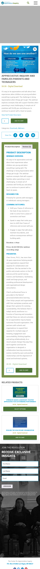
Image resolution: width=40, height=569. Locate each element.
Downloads (13, 128)
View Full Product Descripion (11, 115)
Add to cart (19, 121)
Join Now (7, 486)
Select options (20, 409)
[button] (35, 49)
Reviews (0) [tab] (27, 147)
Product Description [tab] (12, 147)
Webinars (21, 128)
